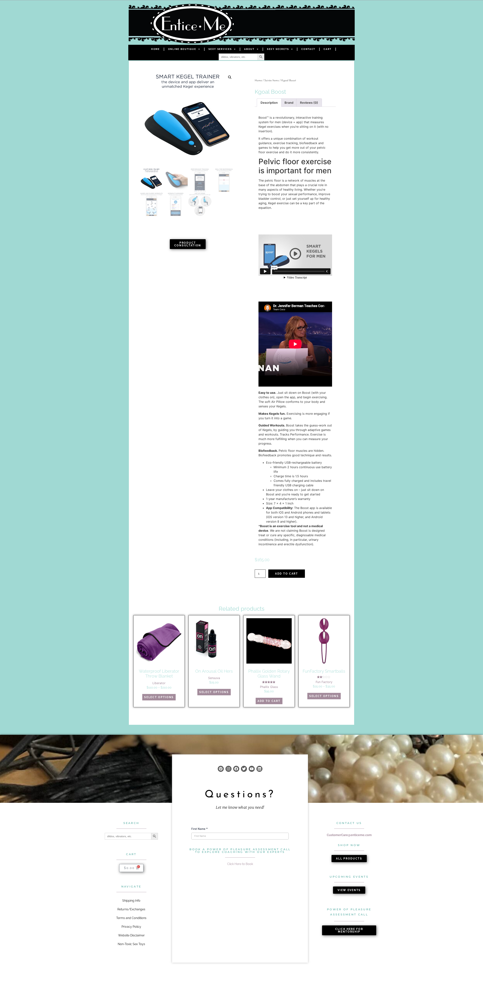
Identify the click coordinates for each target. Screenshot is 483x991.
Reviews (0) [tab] (309, 102)
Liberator (158, 683)
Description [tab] (269, 102)
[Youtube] (252, 769)
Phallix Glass (269, 687)
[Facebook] (236, 769)
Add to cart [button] (269, 700)
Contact (308, 49)
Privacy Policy (131, 926)
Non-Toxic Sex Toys (131, 944)
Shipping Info (131, 900)
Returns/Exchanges (131, 909)
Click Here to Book (240, 864)
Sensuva (214, 678)
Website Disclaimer (131, 935)
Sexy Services (220, 49)
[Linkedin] (259, 769)
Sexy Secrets (278, 49)
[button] (229, 77)
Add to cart (286, 573)
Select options (159, 697)
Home (155, 49)
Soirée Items (271, 80)
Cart (327, 49)
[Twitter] (244, 769)
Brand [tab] (289, 102)
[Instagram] (228, 769)
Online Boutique (182, 49)
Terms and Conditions (131, 918)
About (249, 49)
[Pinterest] (221, 769)
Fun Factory (324, 682)
